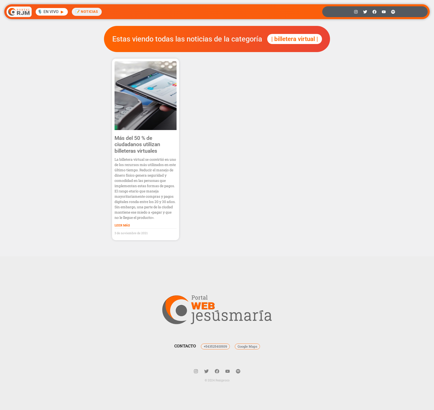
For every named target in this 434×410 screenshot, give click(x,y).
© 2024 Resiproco (217, 380)
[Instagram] (356, 12)
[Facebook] (374, 12)
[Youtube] (384, 12)
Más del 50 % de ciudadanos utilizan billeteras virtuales (137, 144)
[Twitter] (365, 12)
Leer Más (122, 225)
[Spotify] (393, 12)
